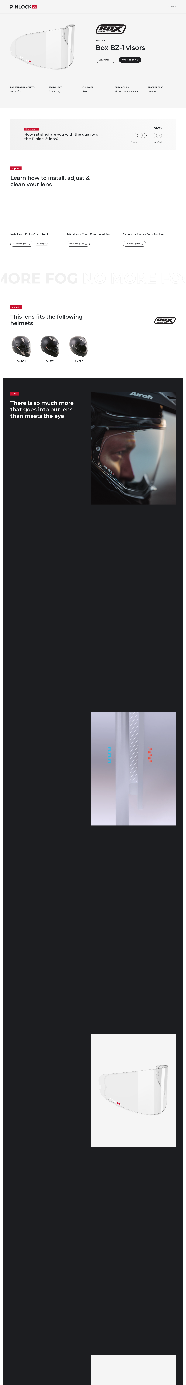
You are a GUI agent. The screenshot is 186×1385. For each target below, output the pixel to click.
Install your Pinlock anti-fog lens (31, 234)
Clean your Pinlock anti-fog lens (143, 234)
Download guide (20, 244)
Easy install (103, 60)
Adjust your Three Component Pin (88, 234)
